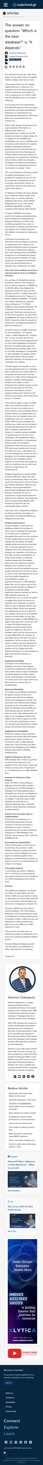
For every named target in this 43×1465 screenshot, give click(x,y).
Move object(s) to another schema (22, 1113)
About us (9, 1393)
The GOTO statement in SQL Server (22, 1100)
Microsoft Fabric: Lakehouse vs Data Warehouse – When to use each (21, 1164)
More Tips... (12, 1231)
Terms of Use (11, 1411)
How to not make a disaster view (22, 1140)
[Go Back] (5, 12)
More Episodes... (14, 1190)
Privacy (9, 1406)
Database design (15, 59)
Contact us (10, 1397)
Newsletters (10, 1402)
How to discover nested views (20, 1123)
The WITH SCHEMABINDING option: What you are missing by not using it (21, 1106)
